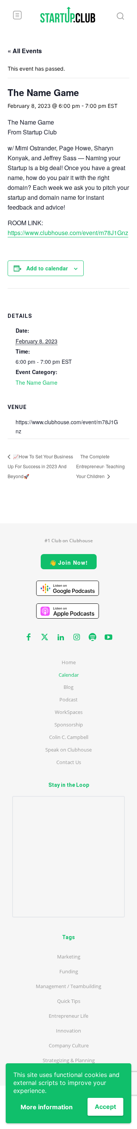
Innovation (68, 1030)
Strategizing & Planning (69, 1060)
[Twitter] (44, 637)
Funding (68, 971)
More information (47, 1107)
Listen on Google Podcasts (67, 588)
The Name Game (36, 382)
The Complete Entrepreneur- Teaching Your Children (100, 466)
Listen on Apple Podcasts (67, 611)
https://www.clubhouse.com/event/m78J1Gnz (68, 232)
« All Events (25, 50)
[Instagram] (76, 637)
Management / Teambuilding (68, 986)
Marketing (68, 956)
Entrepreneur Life (68, 1015)
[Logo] (67, 14)
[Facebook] (28, 637)
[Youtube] (108, 637)
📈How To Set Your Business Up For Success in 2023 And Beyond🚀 (40, 466)
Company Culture (69, 1045)
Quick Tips (68, 1001)
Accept (105, 1106)
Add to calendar (47, 268)
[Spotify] (92, 637)
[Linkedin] (60, 637)
